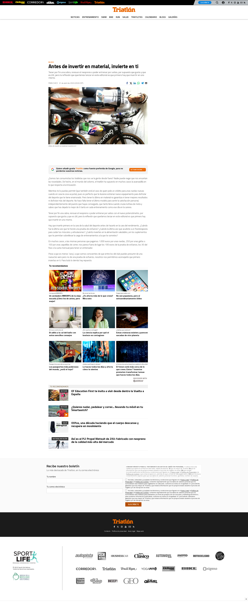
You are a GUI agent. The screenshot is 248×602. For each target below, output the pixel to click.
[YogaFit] (149, 568)
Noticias (75, 17)
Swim (104, 17)
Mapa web (140, 531)
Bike (111, 17)
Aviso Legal (175, 472)
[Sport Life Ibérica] (26, 557)
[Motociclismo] (201, 556)
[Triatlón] (99, 2)
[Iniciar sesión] (223, 2)
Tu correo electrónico (56, 487)
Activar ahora (136, 169)
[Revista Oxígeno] (61, 2)
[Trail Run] (86, 2)
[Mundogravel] (151, 581)
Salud (125, 17)
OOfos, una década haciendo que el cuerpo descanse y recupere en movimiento (105, 424)
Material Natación (60, 438)
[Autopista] (84, 556)
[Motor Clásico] (141, 556)
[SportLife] (73, 2)
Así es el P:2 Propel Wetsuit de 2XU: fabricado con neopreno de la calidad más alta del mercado (108, 440)
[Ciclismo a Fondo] (168, 569)
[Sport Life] (220, 556)
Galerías (172, 17)
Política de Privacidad (188, 472)
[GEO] (131, 581)
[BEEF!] (112, 581)
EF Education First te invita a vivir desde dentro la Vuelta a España (107, 392)
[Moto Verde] (182, 556)
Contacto (107, 531)
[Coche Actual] (101, 556)
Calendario (151, 17)
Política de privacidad (119, 531)
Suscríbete (204, 2)
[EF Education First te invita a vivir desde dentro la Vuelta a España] (58, 395)
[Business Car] (119, 556)
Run (118, 17)
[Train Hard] (80, 581)
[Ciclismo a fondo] (20, 2)
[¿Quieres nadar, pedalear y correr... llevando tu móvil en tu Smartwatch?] (58, 411)
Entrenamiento (90, 17)
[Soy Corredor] (35, 2)
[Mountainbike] (8, 2)
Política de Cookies (132, 474)
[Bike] (189, 569)
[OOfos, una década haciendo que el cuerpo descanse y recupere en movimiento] (58, 427)
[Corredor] (86, 569)
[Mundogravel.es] (50, 2)
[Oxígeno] (210, 568)
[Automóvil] (164, 556)
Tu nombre (51, 477)
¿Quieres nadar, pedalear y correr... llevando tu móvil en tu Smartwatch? (107, 408)
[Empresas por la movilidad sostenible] (21, 576)
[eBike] (96, 581)
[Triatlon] (124, 10)
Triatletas (136, 17)
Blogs (163, 17)
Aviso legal (131, 531)
